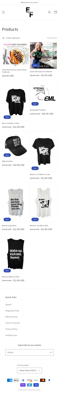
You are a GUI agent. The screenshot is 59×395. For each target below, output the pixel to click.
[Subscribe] (50, 352)
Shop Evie (26, 390)
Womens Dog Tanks (9, 226)
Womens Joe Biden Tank (39, 226)
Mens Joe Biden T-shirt (10, 123)
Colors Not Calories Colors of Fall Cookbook (14, 71)
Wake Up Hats (7, 161)
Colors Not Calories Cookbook (41, 71)
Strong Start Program (38, 110)
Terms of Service (12, 323)
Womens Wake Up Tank (10, 277)
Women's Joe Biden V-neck (40, 174)
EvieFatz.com (11, 335)
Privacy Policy (11, 329)
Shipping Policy (12, 310)
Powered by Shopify (35, 390)
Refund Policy (11, 317)
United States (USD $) (27, 370)
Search (8, 304)
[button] (3, 12)
